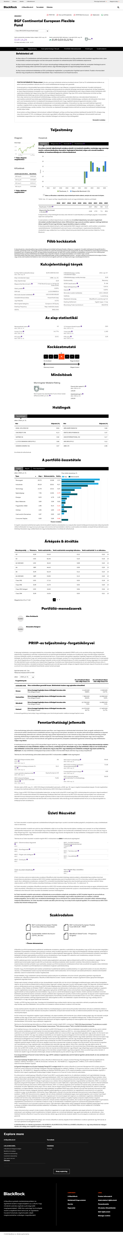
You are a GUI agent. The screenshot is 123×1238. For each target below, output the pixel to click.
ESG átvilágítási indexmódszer (46, 1026)
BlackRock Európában (10, 1151)
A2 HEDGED (20, 563)
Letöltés (105, 15)
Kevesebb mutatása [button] (99, 120)
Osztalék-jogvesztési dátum (21, 173)
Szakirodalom (101, 49)
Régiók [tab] (27, 468)
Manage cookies (104, 1216)
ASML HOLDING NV (22, 428)
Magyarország (114, 1)
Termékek (49, 1148)
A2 (16, 554)
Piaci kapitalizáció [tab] (39, 468)
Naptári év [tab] (43, 143)
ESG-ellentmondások (63, 1026)
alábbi (65, 754)
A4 (16, 567)
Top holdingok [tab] (20, 416)
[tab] (25, 149)
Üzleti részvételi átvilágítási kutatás (25, 1026)
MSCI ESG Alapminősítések (83, 1024)
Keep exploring (61, 1171)
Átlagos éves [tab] (55, 143)
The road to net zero (9, 1158)
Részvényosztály (20, 550)
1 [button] (54, 599)
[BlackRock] (14, 1195)
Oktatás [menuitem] (50, 7)
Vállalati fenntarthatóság (10, 1153)
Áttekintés (20, 49)
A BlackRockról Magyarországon (12, 1148)
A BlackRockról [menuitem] (27, 7)
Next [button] (59, 599)
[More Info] (92, 38)
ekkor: (16, 677)
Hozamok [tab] (42, 138)
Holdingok (89, 49)
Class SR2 (19, 580)
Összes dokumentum (35, 943)
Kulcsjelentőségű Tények (50, 49)
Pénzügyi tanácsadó (100, 1)
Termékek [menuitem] (40, 7)
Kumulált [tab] (67, 143)
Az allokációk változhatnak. (22, 452)
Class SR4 (19, 593)
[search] (118, 7)
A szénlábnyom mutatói (99, 1024)
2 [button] (57, 599)
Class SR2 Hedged (21, 589)
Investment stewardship (10, 1156)
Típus (17, 476)
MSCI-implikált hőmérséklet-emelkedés (82, 1026)
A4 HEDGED (20, 576)
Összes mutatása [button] (56, 522)
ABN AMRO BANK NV (70, 428)
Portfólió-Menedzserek (72, 49)
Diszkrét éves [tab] (79, 143)
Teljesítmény (32, 49)
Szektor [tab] (18, 468)
